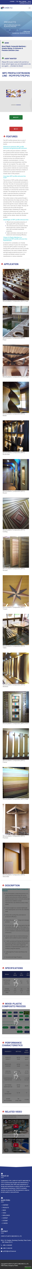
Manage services (28, 1266)
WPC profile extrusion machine (11, 150)
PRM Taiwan (4, 1265)
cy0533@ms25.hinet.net (9, 1251)
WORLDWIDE (6, 1215)
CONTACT (5, 1218)
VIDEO (4, 1213)
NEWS (4, 1210)
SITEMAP (5, 1220)
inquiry (16, 117)
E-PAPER (12, 1)
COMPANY (5, 1205)
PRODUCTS (5, 1207)
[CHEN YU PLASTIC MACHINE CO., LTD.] (7, 7)
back (16, 129)
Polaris (16, 1265)
